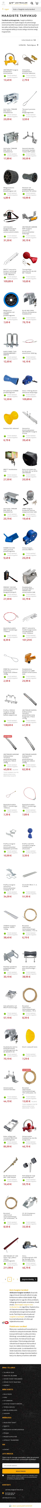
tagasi (6, 9)
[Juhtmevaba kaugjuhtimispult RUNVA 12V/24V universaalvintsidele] (11, 216)
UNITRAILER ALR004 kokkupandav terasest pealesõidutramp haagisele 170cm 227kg (29, 714)
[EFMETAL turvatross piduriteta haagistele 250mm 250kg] (11, 658)
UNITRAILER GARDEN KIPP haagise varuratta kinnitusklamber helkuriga (29, 230)
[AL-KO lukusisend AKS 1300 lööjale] (11, 1165)
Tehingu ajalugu (9, 1407)
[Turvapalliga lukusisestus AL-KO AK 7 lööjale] (29, 259)
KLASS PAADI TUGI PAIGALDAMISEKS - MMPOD (10, 353)
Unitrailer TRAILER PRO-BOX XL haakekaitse (10, 510)
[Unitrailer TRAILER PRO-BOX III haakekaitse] (11, 138)
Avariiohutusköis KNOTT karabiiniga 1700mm (10, 630)
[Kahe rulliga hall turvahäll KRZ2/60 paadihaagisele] (11, 1126)
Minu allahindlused (10, 1410)
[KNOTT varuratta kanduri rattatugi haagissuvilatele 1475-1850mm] (11, 259)
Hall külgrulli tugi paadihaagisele (28, 1176)
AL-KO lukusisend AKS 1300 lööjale (10, 1176)
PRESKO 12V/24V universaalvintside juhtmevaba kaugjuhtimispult (10, 589)
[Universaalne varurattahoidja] (11, 1077)
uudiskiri (6, 1413)
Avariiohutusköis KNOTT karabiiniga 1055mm (10, 806)
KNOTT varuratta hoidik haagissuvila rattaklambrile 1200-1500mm (29, 630)
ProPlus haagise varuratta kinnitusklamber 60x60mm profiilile (11, 846)
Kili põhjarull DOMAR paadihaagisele (11, 391)
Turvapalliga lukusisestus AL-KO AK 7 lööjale (29, 271)
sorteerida (22, 45)
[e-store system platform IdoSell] (20, 1506)
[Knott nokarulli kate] (29, 1036)
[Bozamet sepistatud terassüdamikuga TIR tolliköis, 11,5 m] (29, 915)
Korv (5, 1397)
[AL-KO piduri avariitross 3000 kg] (29, 341)
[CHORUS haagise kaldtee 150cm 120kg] (11, 915)
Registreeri (7, 1394)
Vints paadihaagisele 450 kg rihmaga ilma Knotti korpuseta (29, 1258)
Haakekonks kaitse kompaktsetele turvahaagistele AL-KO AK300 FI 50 (11, 1049)
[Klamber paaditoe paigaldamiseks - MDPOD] (11, 956)
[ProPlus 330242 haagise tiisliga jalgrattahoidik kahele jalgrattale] (11, 699)
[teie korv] (37, 3)
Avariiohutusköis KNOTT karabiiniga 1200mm (29, 806)
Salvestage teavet (9, 1422)
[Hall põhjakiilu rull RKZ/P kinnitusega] (11, 995)
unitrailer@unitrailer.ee (14, 1489)
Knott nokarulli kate (29, 1047)
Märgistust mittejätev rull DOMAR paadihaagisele (9, 313)
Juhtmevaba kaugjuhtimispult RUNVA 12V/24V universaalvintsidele (11, 229)
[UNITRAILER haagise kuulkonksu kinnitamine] (11, 59)
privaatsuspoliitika (10, 1436)
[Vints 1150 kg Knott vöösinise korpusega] (29, 380)
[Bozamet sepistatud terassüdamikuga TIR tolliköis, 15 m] (29, 995)
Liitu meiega (7, 1454)
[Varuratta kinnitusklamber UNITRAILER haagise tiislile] (29, 417)
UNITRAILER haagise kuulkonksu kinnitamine (11, 71)
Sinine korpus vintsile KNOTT (27, 549)
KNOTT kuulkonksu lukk (10, 470)
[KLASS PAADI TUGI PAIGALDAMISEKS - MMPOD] (11, 341)
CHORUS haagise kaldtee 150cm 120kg (10, 927)
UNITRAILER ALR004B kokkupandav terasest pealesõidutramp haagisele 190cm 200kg (11, 758)
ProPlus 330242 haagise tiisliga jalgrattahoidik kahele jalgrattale (10, 712)
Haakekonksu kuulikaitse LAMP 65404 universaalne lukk (29, 671)
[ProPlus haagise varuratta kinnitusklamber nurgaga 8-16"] (11, 874)
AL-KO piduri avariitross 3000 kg (29, 352)
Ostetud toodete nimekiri (12, 1404)
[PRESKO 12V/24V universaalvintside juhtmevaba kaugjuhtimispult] (11, 576)
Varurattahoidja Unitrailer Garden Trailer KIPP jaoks (28, 150)
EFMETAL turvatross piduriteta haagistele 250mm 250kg (11, 671)
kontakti (6, 1385)
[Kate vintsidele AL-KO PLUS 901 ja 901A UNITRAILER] (29, 458)
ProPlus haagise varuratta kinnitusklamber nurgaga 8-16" (9, 887)
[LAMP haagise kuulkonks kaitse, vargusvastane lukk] (29, 498)
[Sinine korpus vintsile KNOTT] (29, 537)
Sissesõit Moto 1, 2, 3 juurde (29, 885)
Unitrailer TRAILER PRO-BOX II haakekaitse (10, 110)
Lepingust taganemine (11, 1440)
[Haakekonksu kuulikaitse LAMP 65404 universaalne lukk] (29, 658)
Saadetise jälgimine (10, 1375)
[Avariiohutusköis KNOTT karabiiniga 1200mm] (29, 794)
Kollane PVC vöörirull (11, 428)
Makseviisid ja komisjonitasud (13, 1429)
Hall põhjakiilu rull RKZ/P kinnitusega (10, 1007)
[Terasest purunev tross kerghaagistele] (29, 98)
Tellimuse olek (8, 1372)
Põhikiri (6, 1433)
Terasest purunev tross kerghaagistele (28, 110)
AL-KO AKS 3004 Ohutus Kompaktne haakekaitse (29, 312)
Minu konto (7, 1389)
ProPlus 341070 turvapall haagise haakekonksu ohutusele (28, 846)
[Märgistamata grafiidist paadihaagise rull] (11, 177)
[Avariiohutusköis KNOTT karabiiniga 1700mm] (11, 617)
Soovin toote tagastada (12, 1382)
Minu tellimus (8, 1367)
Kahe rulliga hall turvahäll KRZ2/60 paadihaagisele (10, 1138)
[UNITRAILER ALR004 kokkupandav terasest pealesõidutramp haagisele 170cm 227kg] (29, 699)
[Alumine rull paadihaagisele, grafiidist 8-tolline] (29, 177)
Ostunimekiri (8, 1400)
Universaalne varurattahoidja (9, 1089)
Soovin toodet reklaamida (12, 1379)
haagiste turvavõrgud (17, 1316)
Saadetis (6, 1426)
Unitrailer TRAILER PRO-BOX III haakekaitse (10, 150)
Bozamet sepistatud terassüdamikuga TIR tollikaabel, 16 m (10, 1217)
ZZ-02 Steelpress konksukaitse (28, 1214)
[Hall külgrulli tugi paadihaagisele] (29, 1165)
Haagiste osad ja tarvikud (26, 9)
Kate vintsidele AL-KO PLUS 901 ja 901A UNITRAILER (29, 471)
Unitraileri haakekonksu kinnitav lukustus (28, 71)
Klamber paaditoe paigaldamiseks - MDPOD (10, 968)
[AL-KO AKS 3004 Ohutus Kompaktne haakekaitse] (29, 300)
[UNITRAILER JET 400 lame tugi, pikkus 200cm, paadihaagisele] (11, 1245)
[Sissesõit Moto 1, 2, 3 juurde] (29, 874)
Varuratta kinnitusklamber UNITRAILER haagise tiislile (29, 431)
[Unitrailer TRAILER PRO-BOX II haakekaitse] (11, 98)
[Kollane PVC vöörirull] (11, 417)
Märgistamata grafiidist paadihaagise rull (10, 189)
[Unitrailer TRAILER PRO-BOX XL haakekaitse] (11, 498)
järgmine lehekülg (28, 1279)
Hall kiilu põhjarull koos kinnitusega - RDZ (29, 968)
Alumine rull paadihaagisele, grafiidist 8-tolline (29, 189)
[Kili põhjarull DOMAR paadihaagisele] (11, 380)
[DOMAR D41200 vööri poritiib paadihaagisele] (11, 537)
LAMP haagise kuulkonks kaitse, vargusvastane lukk (29, 510)
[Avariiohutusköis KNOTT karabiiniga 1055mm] (11, 794)
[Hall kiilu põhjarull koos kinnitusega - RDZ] (29, 956)
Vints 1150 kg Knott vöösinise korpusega (29, 391)
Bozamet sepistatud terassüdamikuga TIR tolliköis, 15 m (29, 1008)
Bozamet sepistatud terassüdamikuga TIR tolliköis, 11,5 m (29, 928)
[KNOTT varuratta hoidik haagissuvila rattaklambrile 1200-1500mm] (29, 617)
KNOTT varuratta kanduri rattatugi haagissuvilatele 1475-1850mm (10, 272)
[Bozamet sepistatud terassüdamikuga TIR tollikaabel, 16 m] (11, 1202)
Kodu (15, 9)
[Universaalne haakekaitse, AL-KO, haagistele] (29, 1126)
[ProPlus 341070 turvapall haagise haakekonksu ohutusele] (29, 833)
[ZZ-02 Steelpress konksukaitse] (29, 1202)
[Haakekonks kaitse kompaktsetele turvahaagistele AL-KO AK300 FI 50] (11, 1036)
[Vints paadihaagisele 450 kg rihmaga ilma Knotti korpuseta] (29, 1245)
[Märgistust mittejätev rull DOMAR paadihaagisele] (11, 300)
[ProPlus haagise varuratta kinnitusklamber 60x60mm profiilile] (11, 833)
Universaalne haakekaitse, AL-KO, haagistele (29, 1138)
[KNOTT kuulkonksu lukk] (11, 458)
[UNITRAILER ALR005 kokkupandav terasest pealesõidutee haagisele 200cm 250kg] (29, 743)
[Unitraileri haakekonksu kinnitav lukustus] (29, 59)
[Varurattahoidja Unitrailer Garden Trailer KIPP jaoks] (29, 138)
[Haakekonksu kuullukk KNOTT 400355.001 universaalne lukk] (29, 576)
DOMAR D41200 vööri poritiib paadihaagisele (9, 549)
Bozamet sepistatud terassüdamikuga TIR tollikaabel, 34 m (29, 1091)
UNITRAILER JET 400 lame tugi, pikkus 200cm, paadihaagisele (11, 1258)
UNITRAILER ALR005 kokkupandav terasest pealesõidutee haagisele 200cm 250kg (29, 758)
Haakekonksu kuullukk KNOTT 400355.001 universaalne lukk (28, 589)
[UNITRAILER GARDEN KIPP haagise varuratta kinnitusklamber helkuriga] (29, 216)
